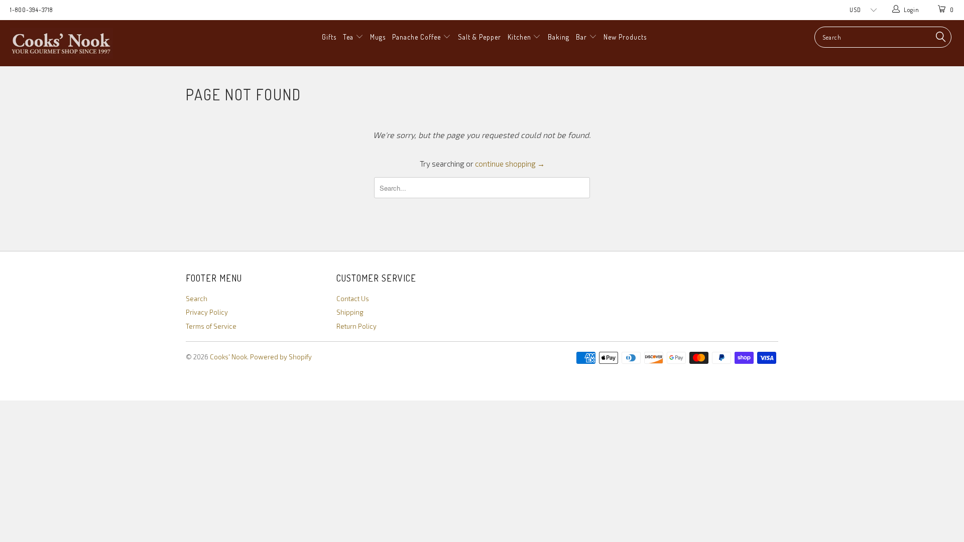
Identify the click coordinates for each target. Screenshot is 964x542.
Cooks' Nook (228, 357)
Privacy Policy (207, 312)
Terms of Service (211, 326)
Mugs (378, 37)
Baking (558, 37)
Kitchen (520, 37)
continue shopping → (510, 163)
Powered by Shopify (281, 357)
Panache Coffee (417, 37)
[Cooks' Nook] (82, 43)
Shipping (350, 312)
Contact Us (352, 299)
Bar (582, 37)
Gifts (329, 37)
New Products (625, 37)
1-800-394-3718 (31, 10)
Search (196, 299)
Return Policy (356, 326)
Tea (349, 37)
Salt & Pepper (479, 37)
